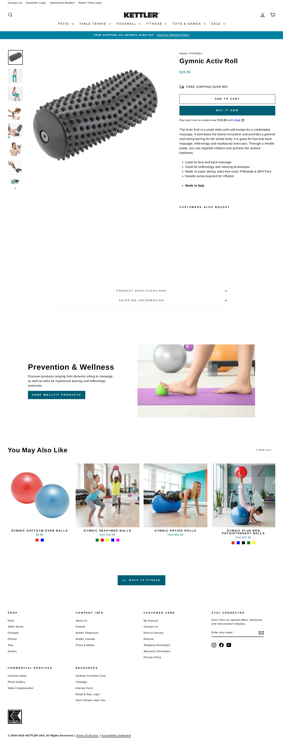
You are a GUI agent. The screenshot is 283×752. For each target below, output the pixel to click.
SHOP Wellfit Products (56, 394)
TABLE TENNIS (93, 23)
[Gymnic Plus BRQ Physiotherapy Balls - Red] (233, 543)
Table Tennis (15, 626)
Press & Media (85, 645)
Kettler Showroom (87, 632)
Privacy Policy (153, 657)
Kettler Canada (85, 639)
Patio (11, 620)
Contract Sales (17, 675)
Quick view (39, 522)
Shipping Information (157, 645)
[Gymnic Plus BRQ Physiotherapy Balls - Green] (248, 543)
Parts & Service (153, 632)
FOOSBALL (126, 23)
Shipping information (141, 300)
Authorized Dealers (62, 2)
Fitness (12, 639)
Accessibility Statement (116, 735)
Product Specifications (141, 290)
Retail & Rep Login (88, 694)
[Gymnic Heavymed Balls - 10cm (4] (97, 540)
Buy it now (227, 110)
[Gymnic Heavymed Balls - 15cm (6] (107, 540)
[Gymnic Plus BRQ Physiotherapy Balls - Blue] (238, 543)
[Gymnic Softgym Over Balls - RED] (37, 540)
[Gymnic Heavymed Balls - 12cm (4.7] (102, 540)
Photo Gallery (16, 682)
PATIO (64, 23)
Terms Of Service (87, 735)
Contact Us (15, 2)
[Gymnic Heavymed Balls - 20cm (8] (118, 540)
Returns (149, 639)
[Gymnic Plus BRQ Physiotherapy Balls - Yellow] (254, 543)
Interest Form (84, 688)
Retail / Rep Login (90, 2)
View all (264, 450)
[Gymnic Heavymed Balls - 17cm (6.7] (113, 540)
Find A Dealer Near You (91, 700)
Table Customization (20, 688)
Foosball (13, 632)
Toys (10, 645)
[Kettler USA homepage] (135, 717)
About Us (81, 620)
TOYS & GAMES (187, 23)
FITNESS (155, 23)
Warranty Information (157, 651)
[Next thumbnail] (15, 187)
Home (183, 53)
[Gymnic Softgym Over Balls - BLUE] (42, 540)
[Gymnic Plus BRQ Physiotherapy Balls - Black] (243, 543)
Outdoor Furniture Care (91, 675)
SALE (216, 23)
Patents (80, 626)
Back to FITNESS (144, 580)
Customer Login (36, 2)
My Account (151, 620)
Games (12, 651)
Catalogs (81, 682)
